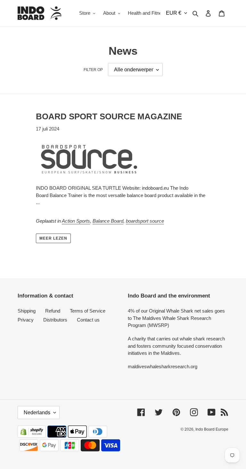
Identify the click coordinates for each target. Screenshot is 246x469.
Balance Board (108, 221)
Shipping (27, 311)
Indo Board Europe (211, 429)
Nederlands (37, 412)
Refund (52, 311)
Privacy (26, 319)
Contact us (88, 319)
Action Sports (76, 221)
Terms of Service (87, 311)
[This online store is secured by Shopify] (32, 436)
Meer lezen (53, 238)
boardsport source (145, 221)
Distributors (55, 319)
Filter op (93, 70)
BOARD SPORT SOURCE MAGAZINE (109, 116)
